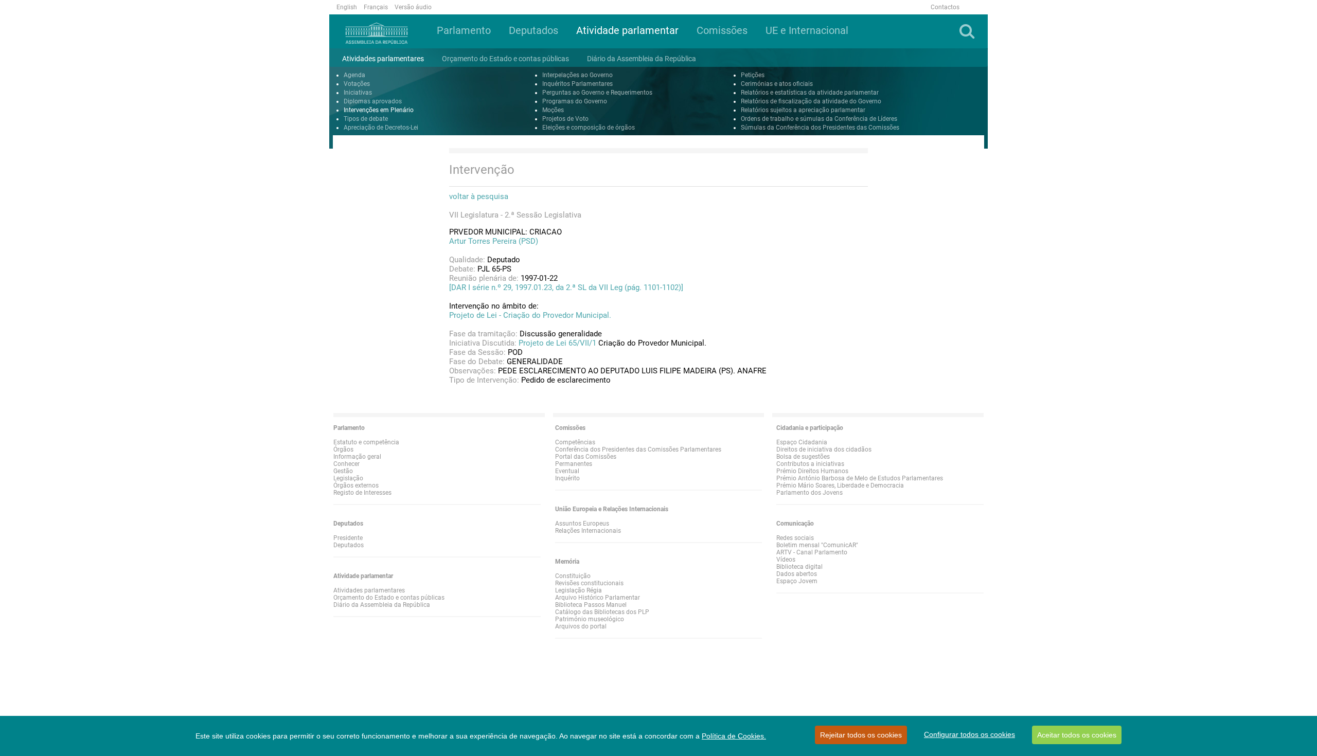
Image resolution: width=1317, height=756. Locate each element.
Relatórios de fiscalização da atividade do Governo (811, 101)
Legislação (348, 478)
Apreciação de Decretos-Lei (381, 127)
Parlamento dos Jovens (809, 492)
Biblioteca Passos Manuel (591, 604)
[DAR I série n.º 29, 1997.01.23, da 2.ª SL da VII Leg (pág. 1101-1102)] (566, 287)
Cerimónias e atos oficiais (777, 83)
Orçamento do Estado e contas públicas (388, 597)
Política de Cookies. (734, 736)
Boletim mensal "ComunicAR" (817, 545)
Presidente (348, 538)
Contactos (945, 7)
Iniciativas (358, 92)
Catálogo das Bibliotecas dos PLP (602, 612)
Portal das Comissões (585, 456)
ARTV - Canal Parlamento (811, 552)
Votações (357, 83)
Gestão (343, 471)
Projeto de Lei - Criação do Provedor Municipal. (530, 315)
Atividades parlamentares (369, 590)
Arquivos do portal (581, 626)
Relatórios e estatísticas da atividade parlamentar (810, 92)
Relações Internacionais (588, 530)
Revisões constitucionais (589, 583)
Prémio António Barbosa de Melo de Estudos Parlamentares (859, 478)
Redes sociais (795, 538)
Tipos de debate (366, 118)
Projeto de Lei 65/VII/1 (557, 343)
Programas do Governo (574, 101)
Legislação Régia (578, 590)
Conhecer (346, 463)
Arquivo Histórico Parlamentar (597, 597)
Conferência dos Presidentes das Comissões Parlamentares (638, 449)
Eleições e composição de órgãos (588, 127)
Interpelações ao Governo (577, 75)
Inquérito (567, 478)
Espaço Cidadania (801, 442)
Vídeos (785, 559)
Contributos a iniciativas (810, 463)
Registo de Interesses (362, 492)
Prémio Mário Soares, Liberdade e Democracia (840, 485)
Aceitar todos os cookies (1076, 735)
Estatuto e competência (366, 442)
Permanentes (573, 463)
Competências (575, 442)
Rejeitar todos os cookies (861, 735)
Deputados (348, 545)
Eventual (567, 471)
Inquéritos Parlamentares (577, 83)
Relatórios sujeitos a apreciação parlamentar (803, 110)
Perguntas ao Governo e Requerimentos (597, 92)
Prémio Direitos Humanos (812, 471)
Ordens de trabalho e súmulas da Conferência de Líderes (819, 118)
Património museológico (589, 619)
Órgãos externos (356, 485)
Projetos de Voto (565, 118)
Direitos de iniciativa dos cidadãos (823, 449)
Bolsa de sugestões (803, 456)
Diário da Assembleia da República (381, 604)
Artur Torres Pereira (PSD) (493, 241)
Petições (752, 75)
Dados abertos (796, 574)
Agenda (354, 75)
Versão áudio (413, 7)
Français (376, 7)
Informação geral (357, 456)
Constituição (573, 576)
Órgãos (343, 449)
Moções (553, 110)
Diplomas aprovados (373, 101)
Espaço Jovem (796, 581)
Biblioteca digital (799, 566)
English (346, 7)
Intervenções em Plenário (379, 110)
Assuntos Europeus (582, 523)
